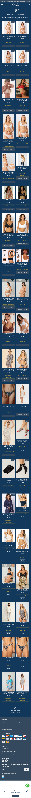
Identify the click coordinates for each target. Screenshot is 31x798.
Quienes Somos (19, 722)
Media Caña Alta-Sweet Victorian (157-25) (22, 480)
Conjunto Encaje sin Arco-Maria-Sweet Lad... (22, 200)
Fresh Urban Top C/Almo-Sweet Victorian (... (22, 508)
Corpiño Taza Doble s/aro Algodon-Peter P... (22, 235)
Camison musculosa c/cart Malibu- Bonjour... (22, 405)
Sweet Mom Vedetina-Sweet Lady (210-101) (22, 299)
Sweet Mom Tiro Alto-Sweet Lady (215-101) (8, 584)
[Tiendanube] (15, 782)
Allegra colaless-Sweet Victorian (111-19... (8, 405)
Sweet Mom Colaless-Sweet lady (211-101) (8, 299)
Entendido (15, 796)
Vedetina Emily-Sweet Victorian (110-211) (22, 35)
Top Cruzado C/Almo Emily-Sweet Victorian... (9, 35)
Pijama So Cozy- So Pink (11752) (9, 515)
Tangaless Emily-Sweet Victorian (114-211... (22, 64)
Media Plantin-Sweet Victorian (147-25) (8, 479)
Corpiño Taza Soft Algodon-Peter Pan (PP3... (8, 235)
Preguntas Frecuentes (20, 726)
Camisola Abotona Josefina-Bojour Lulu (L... (8, 370)
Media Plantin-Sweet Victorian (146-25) (22, 441)
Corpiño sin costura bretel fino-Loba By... (22, 264)
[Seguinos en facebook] (6, 760)
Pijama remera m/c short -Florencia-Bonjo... (8, 446)
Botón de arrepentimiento (15, 787)
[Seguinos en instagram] (3, 760)
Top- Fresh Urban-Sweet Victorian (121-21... (8, 543)
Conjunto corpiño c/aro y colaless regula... (22, 100)
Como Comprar (5, 726)
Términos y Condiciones (7, 729)
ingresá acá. (24, 785)
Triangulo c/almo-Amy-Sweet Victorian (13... (8, 140)
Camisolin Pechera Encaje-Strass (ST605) (22, 590)
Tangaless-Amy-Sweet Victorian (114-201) (22, 138)
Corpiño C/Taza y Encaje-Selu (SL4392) (22, 334)
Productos (4, 722)
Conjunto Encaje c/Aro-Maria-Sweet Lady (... (8, 200)
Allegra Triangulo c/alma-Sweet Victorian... (22, 370)
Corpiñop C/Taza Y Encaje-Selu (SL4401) (9, 334)
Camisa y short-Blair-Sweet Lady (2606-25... (8, 693)
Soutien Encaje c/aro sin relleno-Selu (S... (8, 100)
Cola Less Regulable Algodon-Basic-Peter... (22, 550)
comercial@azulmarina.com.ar (10, 751)
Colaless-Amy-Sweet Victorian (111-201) (8, 173)
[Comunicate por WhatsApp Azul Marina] (27, 785)
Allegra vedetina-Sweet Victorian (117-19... (8, 658)
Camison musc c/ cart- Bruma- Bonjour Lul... (22, 693)
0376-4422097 (6, 749)
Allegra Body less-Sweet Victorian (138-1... (22, 623)
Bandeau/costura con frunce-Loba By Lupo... (9, 264)
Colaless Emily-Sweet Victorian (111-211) (8, 64)
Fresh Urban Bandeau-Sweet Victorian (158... (22, 168)
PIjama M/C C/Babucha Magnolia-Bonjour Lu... (8, 623)
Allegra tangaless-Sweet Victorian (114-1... (22, 658)
